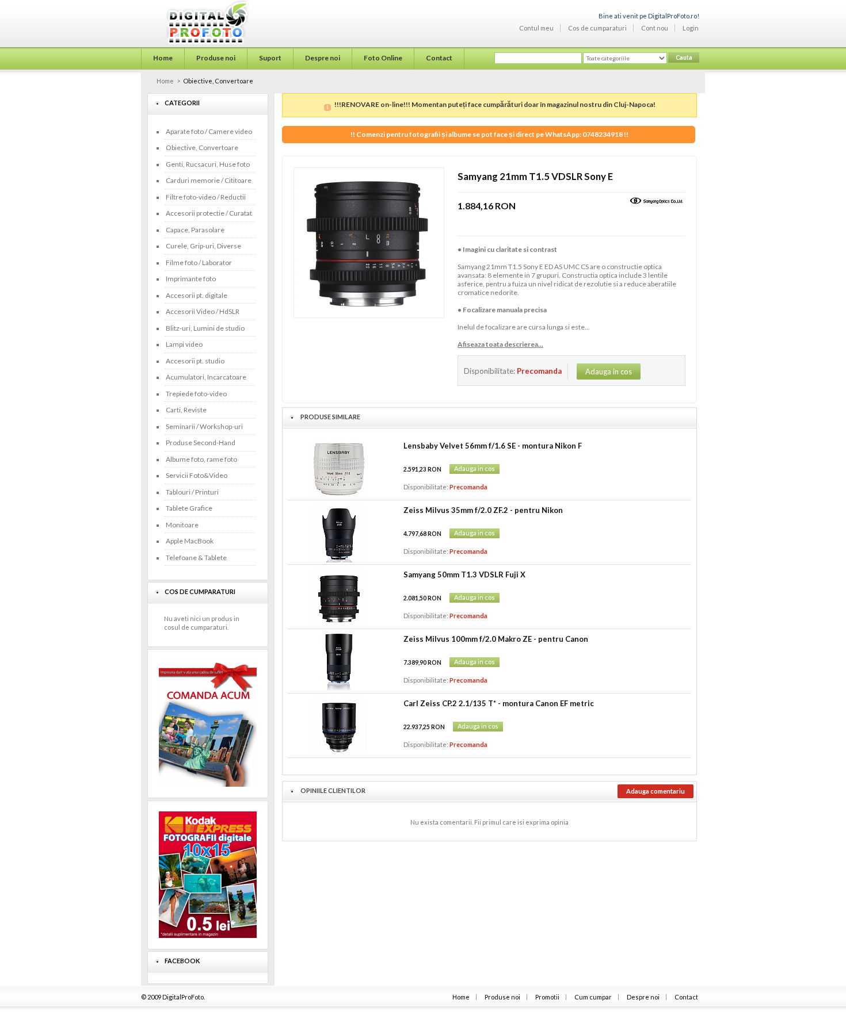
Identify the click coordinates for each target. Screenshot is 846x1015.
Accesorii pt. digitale (196, 295)
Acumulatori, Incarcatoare (206, 377)
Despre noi (643, 997)
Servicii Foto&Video (196, 475)
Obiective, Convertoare (202, 147)
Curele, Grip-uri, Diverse (203, 246)
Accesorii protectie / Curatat (209, 213)
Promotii (547, 997)
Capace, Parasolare (195, 229)
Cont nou (654, 28)
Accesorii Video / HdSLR (202, 311)
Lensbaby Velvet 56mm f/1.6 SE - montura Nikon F (492, 445)
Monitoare (182, 524)
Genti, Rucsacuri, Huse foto (208, 164)
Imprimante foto (191, 278)
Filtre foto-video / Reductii (206, 197)
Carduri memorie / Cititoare (208, 180)
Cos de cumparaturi (597, 28)
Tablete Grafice (189, 508)
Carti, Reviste (186, 409)
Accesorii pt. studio (195, 361)
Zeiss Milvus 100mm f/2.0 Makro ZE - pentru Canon (495, 639)
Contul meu (536, 28)
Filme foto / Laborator (199, 262)
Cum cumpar (593, 997)
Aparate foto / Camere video (209, 131)
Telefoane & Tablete (196, 557)
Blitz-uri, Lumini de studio (205, 328)
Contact (686, 997)
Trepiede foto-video (196, 393)
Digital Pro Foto (193, 22)
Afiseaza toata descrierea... (500, 344)
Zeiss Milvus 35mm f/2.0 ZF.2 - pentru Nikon (483, 510)
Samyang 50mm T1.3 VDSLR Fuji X (464, 574)
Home (165, 81)
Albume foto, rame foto (201, 459)
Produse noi (502, 997)
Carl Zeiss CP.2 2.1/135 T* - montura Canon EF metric (498, 703)
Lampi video (184, 344)
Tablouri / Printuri (192, 492)
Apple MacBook (190, 541)
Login (691, 28)
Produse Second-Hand (200, 442)
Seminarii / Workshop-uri (204, 426)
